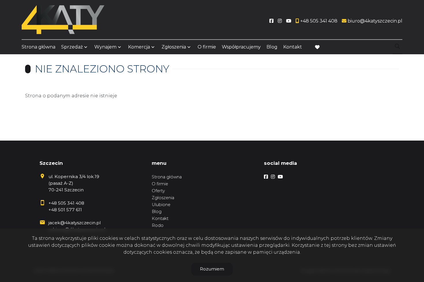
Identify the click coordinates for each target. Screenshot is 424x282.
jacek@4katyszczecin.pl (74, 222)
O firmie (207, 47)
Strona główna (38, 47)
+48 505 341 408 (66, 203)
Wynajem (105, 47)
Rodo (158, 225)
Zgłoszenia (163, 197)
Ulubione (161, 204)
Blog (272, 47)
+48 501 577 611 (65, 209)
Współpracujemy (241, 47)
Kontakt (292, 47)
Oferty (158, 190)
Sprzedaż (72, 47)
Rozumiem (212, 269)
